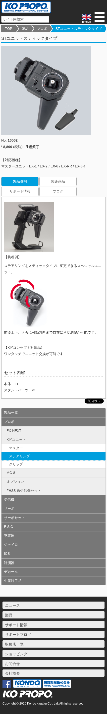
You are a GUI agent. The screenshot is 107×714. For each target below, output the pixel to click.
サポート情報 (19, 191)
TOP (8, 29)
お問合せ (12, 664)
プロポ (42, 29)
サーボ (9, 508)
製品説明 (20, 181)
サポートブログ (18, 634)
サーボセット (14, 518)
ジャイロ (11, 545)
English (86, 21)
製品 (25, 29)
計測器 (9, 563)
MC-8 (10, 473)
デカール (11, 572)
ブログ (58, 191)
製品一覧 (11, 412)
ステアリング (19, 456)
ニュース (12, 605)
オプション (15, 482)
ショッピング (16, 654)
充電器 (9, 536)
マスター (16, 448)
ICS (7, 554)
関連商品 (58, 181)
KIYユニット (16, 440)
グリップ (16, 464)
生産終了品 (12, 581)
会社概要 (12, 673)
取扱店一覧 (14, 644)
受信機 (9, 500)
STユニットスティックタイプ (78, 29)
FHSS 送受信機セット (23, 491)
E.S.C (8, 527)
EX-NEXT (13, 431)
